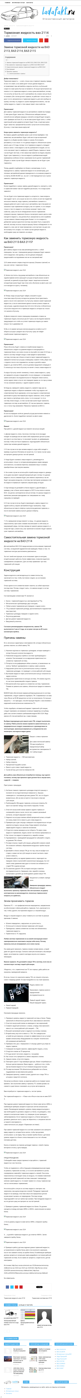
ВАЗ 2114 (12, 25)
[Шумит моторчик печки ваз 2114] (44, 1316)
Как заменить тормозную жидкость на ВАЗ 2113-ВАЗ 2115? (26, 65)
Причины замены (12, 71)
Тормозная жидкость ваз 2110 (14, 1298)
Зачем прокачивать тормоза (17, 73)
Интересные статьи (18, 2)
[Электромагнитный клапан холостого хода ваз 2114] (11, 1314)
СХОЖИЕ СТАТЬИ (10, 1305)
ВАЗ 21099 (61, 1363)
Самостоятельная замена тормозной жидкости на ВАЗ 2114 (26, 67)
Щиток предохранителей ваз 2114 (27, 1322)
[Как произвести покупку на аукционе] (8, 1351)
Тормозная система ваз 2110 (42, 1298)
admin (8, 36)
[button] (74, 3)
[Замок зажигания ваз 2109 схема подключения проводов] (33, 1359)
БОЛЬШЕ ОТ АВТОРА (26, 1305)
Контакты (29, 2)
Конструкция (11, 69)
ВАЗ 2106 (60, 1368)
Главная (7, 2)
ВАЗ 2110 (61, 1349)
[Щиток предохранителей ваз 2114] (28, 1314)
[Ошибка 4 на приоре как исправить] (33, 1351)
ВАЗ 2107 (60, 1361)
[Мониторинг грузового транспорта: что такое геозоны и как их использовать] (8, 1359)
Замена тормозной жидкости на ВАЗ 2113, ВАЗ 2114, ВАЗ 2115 (27, 62)
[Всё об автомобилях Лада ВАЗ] (40, 14)
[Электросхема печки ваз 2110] (33, 1370)
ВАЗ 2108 (60, 1366)
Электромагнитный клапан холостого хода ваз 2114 (11, 1322)
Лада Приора (62, 1356)
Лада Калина (62, 1359)
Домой (6, 25)
